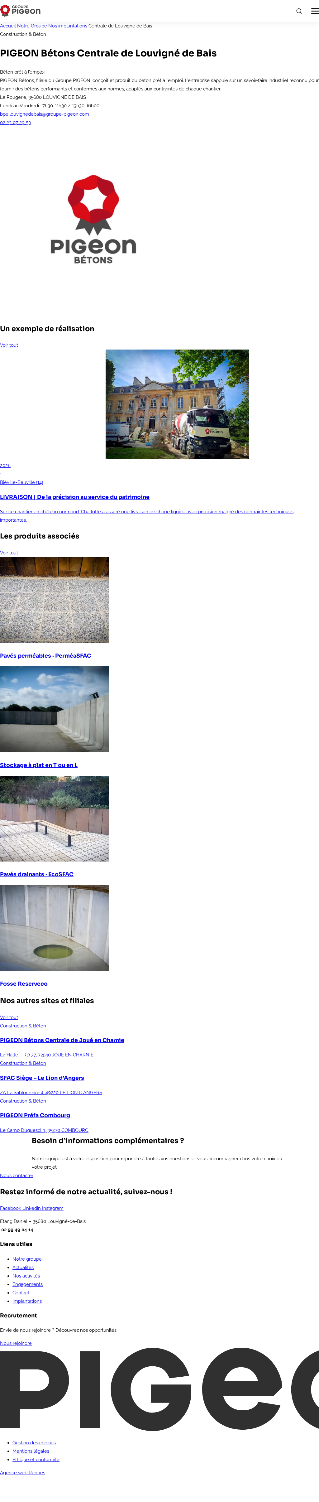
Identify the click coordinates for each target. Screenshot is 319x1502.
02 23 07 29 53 (15, 122)
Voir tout (9, 345)
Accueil (8, 26)
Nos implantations (67, 26)
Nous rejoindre (16, 1343)
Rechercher (299, 11)
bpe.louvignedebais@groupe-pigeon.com (44, 114)
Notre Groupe (32, 26)
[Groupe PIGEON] (20, 11)
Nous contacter (16, 1175)
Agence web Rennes (22, 1472)
